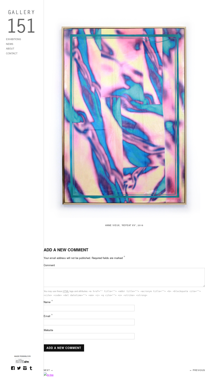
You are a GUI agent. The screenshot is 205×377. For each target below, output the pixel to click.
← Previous (197, 370)
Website (48, 330)
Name (48, 302)
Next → (48, 370)
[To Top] (48, 375)
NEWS (9, 43)
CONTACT (11, 53)
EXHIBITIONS (13, 39)
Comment (49, 265)
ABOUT (10, 48)
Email (48, 316)
